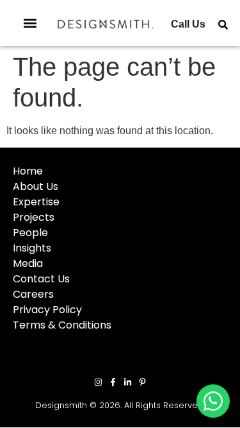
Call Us (188, 24)
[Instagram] (98, 382)
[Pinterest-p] (142, 382)
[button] (30, 23)
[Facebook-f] (113, 382)
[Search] (223, 25)
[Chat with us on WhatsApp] (213, 401)
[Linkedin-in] (128, 382)
